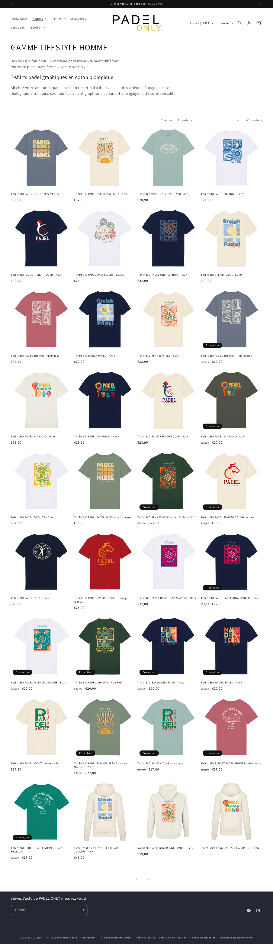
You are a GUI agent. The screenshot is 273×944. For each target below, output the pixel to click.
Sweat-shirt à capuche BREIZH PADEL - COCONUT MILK (98, 849)
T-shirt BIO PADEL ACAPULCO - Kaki (223, 436)
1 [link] (125, 879)
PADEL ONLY (34, 937)
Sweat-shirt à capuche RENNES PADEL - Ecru (165, 848)
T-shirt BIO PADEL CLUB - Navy (30, 598)
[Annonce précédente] (12, 4)
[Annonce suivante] (261, 4)
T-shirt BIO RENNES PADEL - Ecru (158, 355)
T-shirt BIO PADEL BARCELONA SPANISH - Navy (230, 598)
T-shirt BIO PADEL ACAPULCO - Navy (96, 436)
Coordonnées (88, 937)
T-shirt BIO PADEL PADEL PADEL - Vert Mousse (102, 517)
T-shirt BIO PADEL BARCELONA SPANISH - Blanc (167, 598)
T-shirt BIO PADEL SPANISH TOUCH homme (227, 517)
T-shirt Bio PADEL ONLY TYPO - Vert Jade (162, 194)
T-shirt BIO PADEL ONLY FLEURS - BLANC (99, 275)
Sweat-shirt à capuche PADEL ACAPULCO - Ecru (230, 848)
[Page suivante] (148, 879)
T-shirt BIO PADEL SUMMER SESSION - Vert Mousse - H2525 (100, 765)
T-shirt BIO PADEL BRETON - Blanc (222, 194)
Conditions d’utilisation (172, 937)
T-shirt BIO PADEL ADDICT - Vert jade (160, 763)
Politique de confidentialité (61, 937)
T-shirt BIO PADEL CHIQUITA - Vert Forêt (98, 682)
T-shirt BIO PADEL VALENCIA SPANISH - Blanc (39, 682)
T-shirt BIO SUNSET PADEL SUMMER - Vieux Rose (231, 763)
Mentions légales (145, 937)
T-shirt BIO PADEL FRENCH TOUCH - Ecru (162, 436)
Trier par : (167, 120)
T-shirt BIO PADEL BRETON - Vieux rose (35, 355)
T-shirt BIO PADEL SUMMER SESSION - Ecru (101, 194)
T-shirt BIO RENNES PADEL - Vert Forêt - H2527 (166, 517)
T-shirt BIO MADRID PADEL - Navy (221, 682)
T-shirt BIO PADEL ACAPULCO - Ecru (33, 436)
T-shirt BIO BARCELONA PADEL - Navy (160, 682)
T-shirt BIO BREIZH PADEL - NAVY (94, 355)
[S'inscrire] (82, 910)
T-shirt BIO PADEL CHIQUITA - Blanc (33, 517)
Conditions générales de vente (236, 937)
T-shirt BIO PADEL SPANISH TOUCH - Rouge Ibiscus (101, 599)
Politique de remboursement (116, 937)
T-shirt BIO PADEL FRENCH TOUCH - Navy (36, 275)
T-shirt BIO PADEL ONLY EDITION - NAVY (162, 275)
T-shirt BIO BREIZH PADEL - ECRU (221, 275)
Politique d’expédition (203, 937)
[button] (39, 18)
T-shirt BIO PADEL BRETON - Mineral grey (226, 355)
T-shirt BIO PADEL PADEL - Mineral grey (35, 194)
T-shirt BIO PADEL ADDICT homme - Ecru (36, 763)
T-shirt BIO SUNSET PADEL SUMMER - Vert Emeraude (37, 849)
